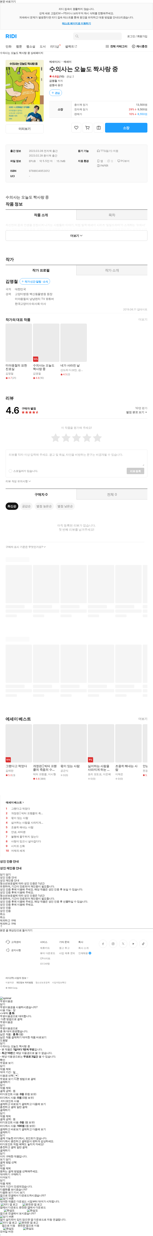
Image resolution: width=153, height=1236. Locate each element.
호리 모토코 (95, 774)
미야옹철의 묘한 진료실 (16, 367)
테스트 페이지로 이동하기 (76, 23)
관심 (57, 92)
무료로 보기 (6, 1078)
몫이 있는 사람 (70, 766)
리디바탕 (45, 963)
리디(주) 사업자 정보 (16, 978)
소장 (126, 128)
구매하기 (16, 1174)
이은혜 (107, 774)
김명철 (53, 80)
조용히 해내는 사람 (126, 767)
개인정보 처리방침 (24, 982)
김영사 (53, 85)
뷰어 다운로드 (47, 953)
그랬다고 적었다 (16, 766)
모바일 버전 (6, 1231)
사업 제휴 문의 (67, 953)
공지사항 (16, 950)
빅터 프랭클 (40, 774)
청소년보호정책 (42, 982)
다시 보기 (19, 1192)
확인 (2, 1059)
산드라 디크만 (68, 369)
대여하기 (5, 1174)
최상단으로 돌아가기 (20, 930)
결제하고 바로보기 (10, 1104)
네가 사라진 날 (70, 365)
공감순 (26, 506)
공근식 (64, 770)
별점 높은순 (44, 506)
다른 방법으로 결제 (11, 1019)
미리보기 (24, 128)
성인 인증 (5, 907)
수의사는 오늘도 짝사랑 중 (43, 367)
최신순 (11, 506)
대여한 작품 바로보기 (34, 1037)
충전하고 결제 (8, 1107)
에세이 (67, 61)
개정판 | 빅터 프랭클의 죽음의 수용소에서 (45, 767)
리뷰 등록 (135, 471)
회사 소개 (83, 947)
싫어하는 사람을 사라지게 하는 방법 (99, 767)
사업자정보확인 (59, 982)
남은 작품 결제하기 (11, 1037)
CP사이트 (45, 958)
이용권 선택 (6, 1075)
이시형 (52, 774)
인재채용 (83, 953)
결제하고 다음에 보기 (34, 1104)
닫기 (8, 1159)
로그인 (137, 36)
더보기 (142, 319)
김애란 (9, 770)
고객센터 (16, 941)
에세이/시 (54, 61)
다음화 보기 (6, 1192)
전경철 (147, 770)
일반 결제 (22, 1107)
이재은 (119, 774)
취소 (2, 914)
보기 (2, 1159)
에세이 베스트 (14, 802)
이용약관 (10, 982)
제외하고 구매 (8, 920)
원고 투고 (64, 947)
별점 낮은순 (65, 506)
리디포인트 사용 (10, 1101)
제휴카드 (45, 947)
